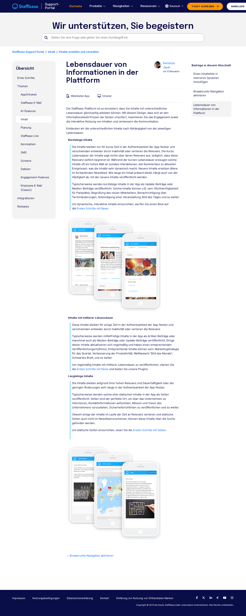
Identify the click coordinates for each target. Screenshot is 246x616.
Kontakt (104, 598)
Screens (26, 160)
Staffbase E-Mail (31, 102)
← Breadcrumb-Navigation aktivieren (89, 555)
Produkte (96, 6)
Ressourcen (148, 6)
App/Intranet (29, 94)
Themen (22, 86)
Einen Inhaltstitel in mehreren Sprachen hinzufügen (206, 78)
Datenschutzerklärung (80, 598)
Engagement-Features (35, 177)
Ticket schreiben (202, 6)
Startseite (75, 6)
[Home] (25, 6)
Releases (23, 206)
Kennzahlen (28, 144)
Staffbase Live (30, 136)
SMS (24, 152)
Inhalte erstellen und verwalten (79, 51)
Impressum (18, 598)
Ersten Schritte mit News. (93, 208)
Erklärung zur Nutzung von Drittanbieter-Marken (144, 598)
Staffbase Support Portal (28, 51)
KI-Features (28, 111)
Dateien (26, 169)
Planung (26, 127)
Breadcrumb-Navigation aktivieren (208, 93)
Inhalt (51, 51)
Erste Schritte (26, 78)
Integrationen (25, 198)
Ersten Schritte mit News (92, 369)
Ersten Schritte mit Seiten (149, 430)
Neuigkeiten (121, 6)
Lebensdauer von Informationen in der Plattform (206, 109)
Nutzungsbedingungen (46, 598)
